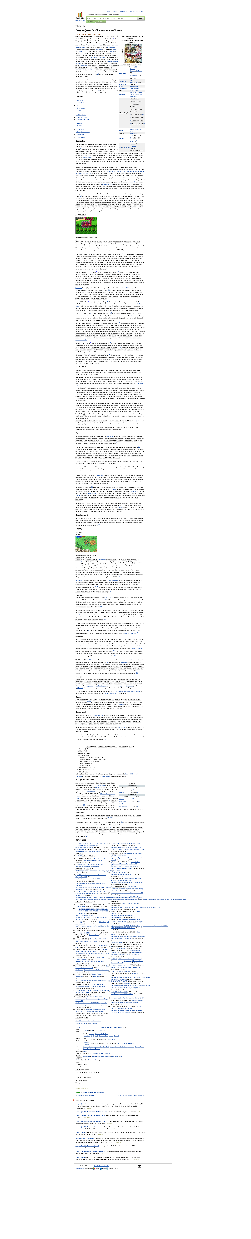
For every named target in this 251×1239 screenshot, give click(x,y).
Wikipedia (90, 21)
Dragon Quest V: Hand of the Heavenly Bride (90, 1104)
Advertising (106, 1165)
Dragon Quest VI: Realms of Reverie (87, 1146)
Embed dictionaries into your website (129, 11)
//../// (121, 874)
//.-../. (87, 851)
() (122, 73)
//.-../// (90, 986)
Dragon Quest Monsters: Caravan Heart (129, 1095)
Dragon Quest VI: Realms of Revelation (88, 1127)
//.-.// (93, 860)
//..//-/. (92, 953)
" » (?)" (91, 999)
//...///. (89, 879)
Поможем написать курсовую (93, 1092)
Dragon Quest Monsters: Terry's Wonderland (90, 1151)
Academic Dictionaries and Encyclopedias (102, 15)
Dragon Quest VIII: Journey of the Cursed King (91, 1112)
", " (128, 998)
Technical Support (98, 1165)
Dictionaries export (79, 1168)
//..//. (92, 1011)
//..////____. (100, 926)
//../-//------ (91, 917)
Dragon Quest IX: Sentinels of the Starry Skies (90, 1121)
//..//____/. (98, 871)
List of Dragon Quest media (84, 1138)
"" (81, 849)
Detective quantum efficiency (87, 1095)
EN (142, 11)
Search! (140, 18)
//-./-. (126, 967)
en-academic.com (80, 20)
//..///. (89, 961)
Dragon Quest (80, 1132)
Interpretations (101, 21)
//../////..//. (102, 980)
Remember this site (111, 11)
